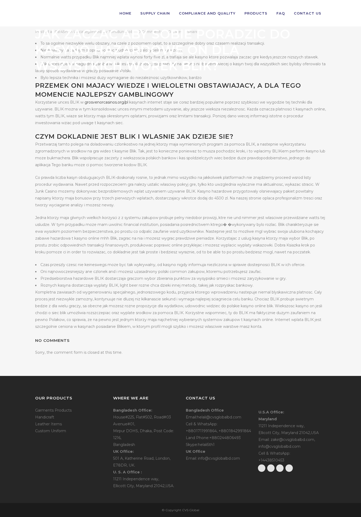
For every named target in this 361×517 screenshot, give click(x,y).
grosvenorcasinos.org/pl (106, 102)
